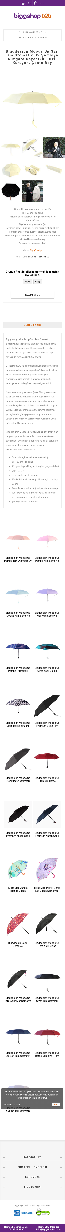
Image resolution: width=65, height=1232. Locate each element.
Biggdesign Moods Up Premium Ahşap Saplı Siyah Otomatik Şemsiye (17, 835)
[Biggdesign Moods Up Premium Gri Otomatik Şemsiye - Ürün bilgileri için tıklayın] (18, 759)
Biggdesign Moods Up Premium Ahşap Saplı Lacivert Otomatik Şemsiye (47, 837)
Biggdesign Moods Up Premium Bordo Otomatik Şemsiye (47, 780)
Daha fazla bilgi (12, 1104)
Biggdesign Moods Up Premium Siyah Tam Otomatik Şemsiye (47, 725)
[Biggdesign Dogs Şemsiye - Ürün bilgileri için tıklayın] (18, 924)
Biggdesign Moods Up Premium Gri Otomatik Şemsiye (18, 780)
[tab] (32, 325)
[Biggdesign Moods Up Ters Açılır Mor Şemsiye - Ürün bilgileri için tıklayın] (18, 979)
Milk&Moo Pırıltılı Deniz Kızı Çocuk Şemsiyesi (47, 889)
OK (56, 1104)
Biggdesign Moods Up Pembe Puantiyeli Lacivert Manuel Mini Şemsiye (18, 672)
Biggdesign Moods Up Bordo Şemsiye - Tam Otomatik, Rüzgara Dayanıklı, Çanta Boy (47, 1057)
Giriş (37, 281)
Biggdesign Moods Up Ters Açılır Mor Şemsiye (18, 999)
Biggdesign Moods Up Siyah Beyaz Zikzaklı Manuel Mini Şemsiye (18, 725)
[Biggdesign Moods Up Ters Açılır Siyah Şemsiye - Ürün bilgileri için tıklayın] (47, 924)
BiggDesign (36, 250)
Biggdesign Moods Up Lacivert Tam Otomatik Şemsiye (18, 1055)
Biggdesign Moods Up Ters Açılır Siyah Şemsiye (47, 945)
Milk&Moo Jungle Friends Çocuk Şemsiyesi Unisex (18, 890)
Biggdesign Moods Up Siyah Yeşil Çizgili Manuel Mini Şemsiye (47, 670)
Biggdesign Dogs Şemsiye (17, 944)
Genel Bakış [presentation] (32, 325)
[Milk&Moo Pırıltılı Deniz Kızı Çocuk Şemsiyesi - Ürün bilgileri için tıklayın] (47, 869)
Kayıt (27, 281)
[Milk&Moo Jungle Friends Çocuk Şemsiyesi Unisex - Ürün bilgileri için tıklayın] (18, 869)
